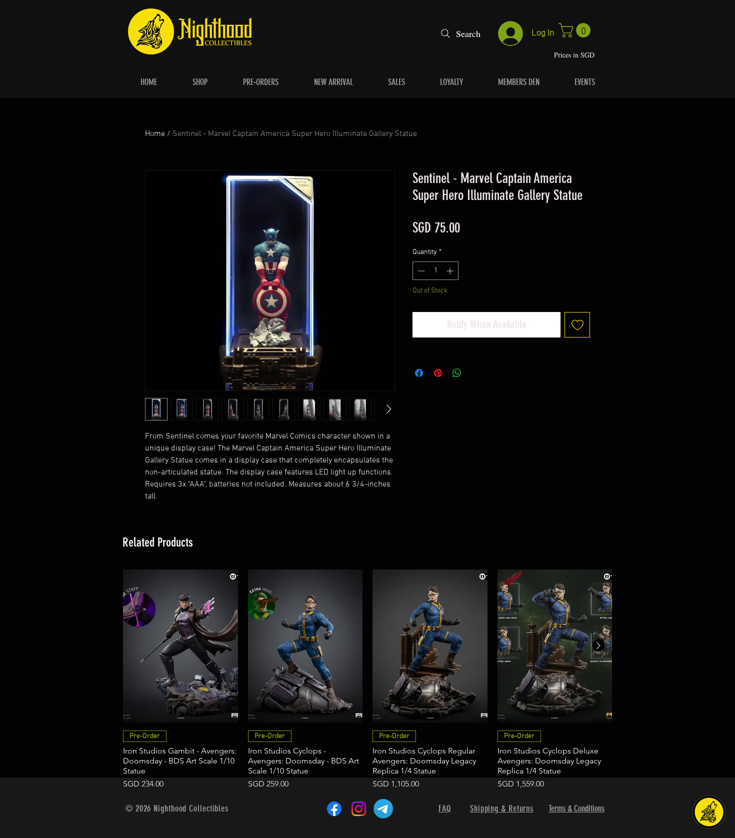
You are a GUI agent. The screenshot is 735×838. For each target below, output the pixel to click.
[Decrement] (420, 271)
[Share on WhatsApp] (457, 373)
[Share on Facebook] (419, 373)
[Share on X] (476, 373)
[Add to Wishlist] (577, 325)
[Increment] (450, 271)
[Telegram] (383, 808)
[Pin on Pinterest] (438, 373)
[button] (576, 30)
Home (155, 134)
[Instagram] (358, 808)
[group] (367, 679)
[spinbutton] (435, 271)
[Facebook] (334, 808)
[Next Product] (598, 646)
